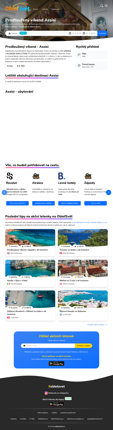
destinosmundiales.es (75, 419)
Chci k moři (95, 203)
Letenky (45, 9)
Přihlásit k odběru (83, 345)
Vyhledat (102, 33)
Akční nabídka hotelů (69, 203)
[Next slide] (108, 192)
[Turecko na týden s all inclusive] (83, 238)
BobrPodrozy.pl (57, 419)
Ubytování (56, 9)
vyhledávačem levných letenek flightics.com (90, 222)
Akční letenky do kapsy (56, 399)
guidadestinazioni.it (95, 419)
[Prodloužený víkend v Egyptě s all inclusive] (30, 238)
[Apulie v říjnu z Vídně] (30, 268)
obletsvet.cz (60, 426)
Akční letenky (43, 413)
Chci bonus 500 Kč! (17, 203)
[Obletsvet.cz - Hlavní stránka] (17, 6)
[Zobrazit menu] (106, 5)
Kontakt (23, 419)
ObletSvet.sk (43, 419)
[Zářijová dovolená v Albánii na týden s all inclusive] (30, 299)
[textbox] (28, 33)
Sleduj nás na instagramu (58, 393)
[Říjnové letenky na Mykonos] (83, 299)
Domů (35, 9)
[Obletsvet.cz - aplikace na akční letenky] (56, 363)
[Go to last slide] (4, 192)
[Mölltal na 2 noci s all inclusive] (83, 268)
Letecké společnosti (68, 413)
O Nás (32, 419)
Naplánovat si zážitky (43, 203)
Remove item (26, 33)
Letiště (54, 413)
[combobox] (42, 33)
